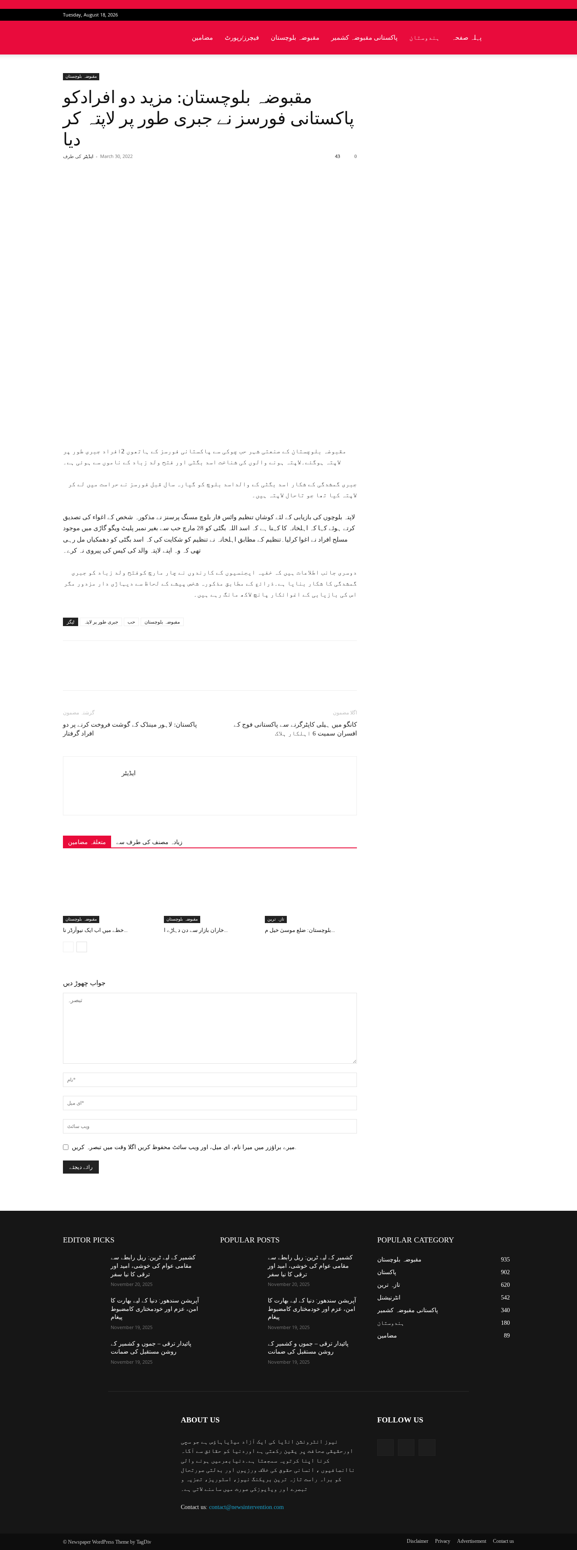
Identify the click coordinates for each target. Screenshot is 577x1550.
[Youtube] (507, 15)
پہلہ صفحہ (467, 37)
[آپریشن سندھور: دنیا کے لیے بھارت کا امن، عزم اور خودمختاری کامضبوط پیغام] (83, 1311)
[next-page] (81, 947)
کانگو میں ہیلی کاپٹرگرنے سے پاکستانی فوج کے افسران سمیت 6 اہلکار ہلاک (295, 729)
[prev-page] (68, 947)
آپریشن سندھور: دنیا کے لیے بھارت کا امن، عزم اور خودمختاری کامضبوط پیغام (155, 1308)
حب (131, 621)
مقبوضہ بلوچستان (295, 37)
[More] (201, 190)
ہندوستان (424, 37)
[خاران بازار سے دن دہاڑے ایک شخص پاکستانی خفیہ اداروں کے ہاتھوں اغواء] (210, 891)
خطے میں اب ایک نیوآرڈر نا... (95, 930)
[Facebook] (480, 15)
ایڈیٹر (88, 156)
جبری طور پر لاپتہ (101, 621)
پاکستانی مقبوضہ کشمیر (364, 37)
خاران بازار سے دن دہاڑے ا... (196, 930)
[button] (504, 38)
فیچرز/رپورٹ (242, 37)
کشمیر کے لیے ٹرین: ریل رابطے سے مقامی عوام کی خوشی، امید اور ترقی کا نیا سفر (153, 1265)
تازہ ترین (275, 919)
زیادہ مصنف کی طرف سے (149, 842)
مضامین (202, 37)
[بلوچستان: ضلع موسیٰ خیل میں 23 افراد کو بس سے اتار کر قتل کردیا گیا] (311, 891)
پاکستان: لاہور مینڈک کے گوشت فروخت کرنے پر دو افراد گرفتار (130, 729)
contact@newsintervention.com (246, 1507)
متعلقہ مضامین (87, 842)
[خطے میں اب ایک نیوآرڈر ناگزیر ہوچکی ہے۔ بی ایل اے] (109, 891)
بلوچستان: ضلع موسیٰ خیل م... (300, 930)
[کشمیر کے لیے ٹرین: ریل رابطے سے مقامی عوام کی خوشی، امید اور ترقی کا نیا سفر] (83, 1267)
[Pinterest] (161, 190)
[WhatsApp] (180, 190)
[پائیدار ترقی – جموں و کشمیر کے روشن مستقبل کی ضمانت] (83, 1354)
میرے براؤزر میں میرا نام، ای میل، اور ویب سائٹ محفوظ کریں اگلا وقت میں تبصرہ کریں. (184, 1147)
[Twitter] (493, 15)
